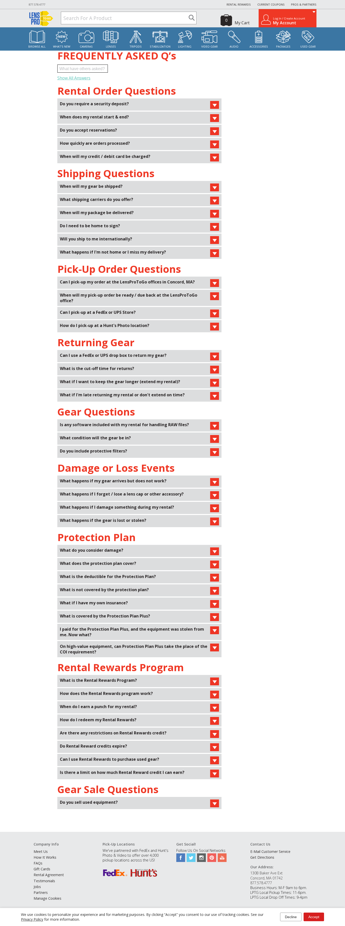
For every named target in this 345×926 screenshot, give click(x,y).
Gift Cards (42, 869)
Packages (283, 46)
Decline (291, 917)
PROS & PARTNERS (303, 4)
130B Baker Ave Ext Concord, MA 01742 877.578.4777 (266, 878)
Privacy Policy (32, 919)
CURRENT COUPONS (271, 4)
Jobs (37, 886)
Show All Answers (73, 78)
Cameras (86, 46)
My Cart (242, 23)
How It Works (45, 857)
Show (214, 105)
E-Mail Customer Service (270, 851)
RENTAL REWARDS (239, 4)
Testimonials (44, 880)
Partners (41, 892)
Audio (234, 46)
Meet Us (41, 851)
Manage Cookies (47, 898)
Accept (313, 917)
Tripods (136, 46)
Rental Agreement (49, 874)
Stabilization (160, 46)
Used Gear (308, 46)
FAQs (38, 863)
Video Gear (209, 46)
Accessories (259, 46)
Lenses (111, 46)
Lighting (184, 46)
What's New (61, 46)
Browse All (37, 46)
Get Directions (262, 857)
